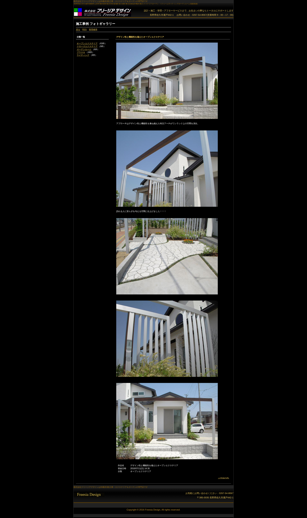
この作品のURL (223, 478)
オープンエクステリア (87, 43)
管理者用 (93, 29)
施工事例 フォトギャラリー (95, 23)
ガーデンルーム (84, 49)
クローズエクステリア (87, 46)
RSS (84, 29)
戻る (78, 29)
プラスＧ (81, 52)
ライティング (83, 55)
